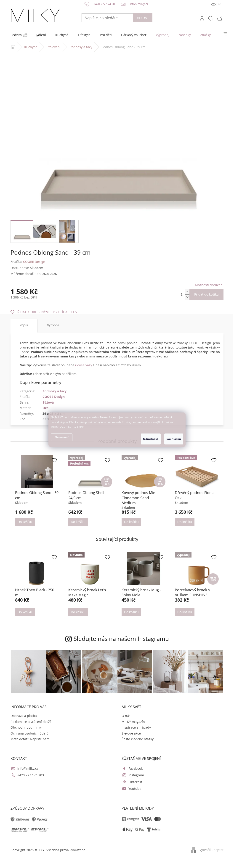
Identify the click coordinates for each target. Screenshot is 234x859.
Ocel (46, 408)
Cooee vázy (83, 365)
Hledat (143, 18)
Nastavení (62, 437)
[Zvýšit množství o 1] (187, 291)
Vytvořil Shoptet (211, 850)
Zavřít (35, 307)
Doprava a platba (24, 716)
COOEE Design (54, 396)
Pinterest (135, 782)
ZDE (81, 427)
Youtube (134, 788)
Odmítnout (150, 439)
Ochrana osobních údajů (29, 733)
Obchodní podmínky (26, 727)
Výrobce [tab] (53, 325)
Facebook (135, 768)
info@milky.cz (27, 768)
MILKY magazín (133, 721)
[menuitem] (16, 35)
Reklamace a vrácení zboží (31, 721)
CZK (214, 4)
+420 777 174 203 (30, 775)
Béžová (48, 402)
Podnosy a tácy (54, 391)
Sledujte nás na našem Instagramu (121, 638)
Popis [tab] (24, 325)
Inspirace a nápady (136, 727)
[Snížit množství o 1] (187, 297)
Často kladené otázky (138, 739)
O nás (126, 716)
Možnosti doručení (209, 285)
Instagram (136, 775)
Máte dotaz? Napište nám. (31, 739)
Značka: (28, 261)
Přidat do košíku (206, 294)
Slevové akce (131, 733)
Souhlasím (174, 439)
